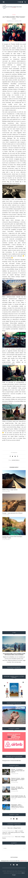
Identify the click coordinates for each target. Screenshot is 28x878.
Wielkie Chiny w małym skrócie (9, 489)
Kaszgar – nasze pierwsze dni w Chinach (12, 513)
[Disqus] (14, 566)
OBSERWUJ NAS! (23, 860)
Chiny (14, 14)
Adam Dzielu (15, 460)
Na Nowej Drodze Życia (8, 831)
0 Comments (14, 452)
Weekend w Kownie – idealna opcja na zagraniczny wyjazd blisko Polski (17, 779)
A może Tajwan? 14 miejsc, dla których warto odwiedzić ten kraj (18, 796)
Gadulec (4, 828)
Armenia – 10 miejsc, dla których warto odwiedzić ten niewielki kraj (17, 788)
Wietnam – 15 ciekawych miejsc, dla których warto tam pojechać (17, 770)
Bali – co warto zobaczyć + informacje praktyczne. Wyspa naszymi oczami (13, 832)
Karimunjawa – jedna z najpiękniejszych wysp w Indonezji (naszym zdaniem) (17, 806)
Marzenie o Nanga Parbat (14, 828)
